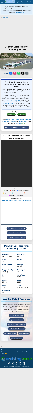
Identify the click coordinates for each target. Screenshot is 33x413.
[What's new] (27, 1)
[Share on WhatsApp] (18, 73)
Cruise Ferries (19, 120)
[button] (2, 349)
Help (26, 351)
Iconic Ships (23, 121)
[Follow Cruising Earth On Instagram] (20, 364)
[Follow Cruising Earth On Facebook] (9, 364)
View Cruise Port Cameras (17, 237)
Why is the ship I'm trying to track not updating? (16, 200)
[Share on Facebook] (10, 73)
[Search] (31, 1)
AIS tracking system (7, 103)
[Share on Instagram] (14, 73)
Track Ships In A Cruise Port (17, 228)
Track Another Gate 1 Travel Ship (18, 127)
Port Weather (25, 333)
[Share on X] (22, 73)
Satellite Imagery (11, 333)
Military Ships (11, 121)
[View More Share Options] (27, 73)
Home (2, 353)
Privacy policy (20, 351)
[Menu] (2, 2)
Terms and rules (12, 351)
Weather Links (18, 338)
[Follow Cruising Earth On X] (13, 364)
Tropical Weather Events (17, 329)
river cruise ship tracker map (12, 100)
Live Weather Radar (17, 315)
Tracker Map (12, 114)
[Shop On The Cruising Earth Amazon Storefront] (16, 364)
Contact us (4, 351)
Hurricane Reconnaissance (17, 324)
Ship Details (22, 114)
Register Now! (20, 12)
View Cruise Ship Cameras (17, 233)
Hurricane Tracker (18, 320)
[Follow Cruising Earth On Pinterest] (24, 364)
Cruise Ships (10, 120)
